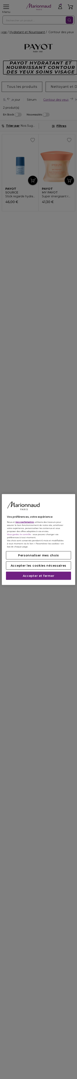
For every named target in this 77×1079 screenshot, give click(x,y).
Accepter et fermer (38, 576)
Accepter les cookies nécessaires (38, 565)
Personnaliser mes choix (38, 555)
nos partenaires (24, 522)
